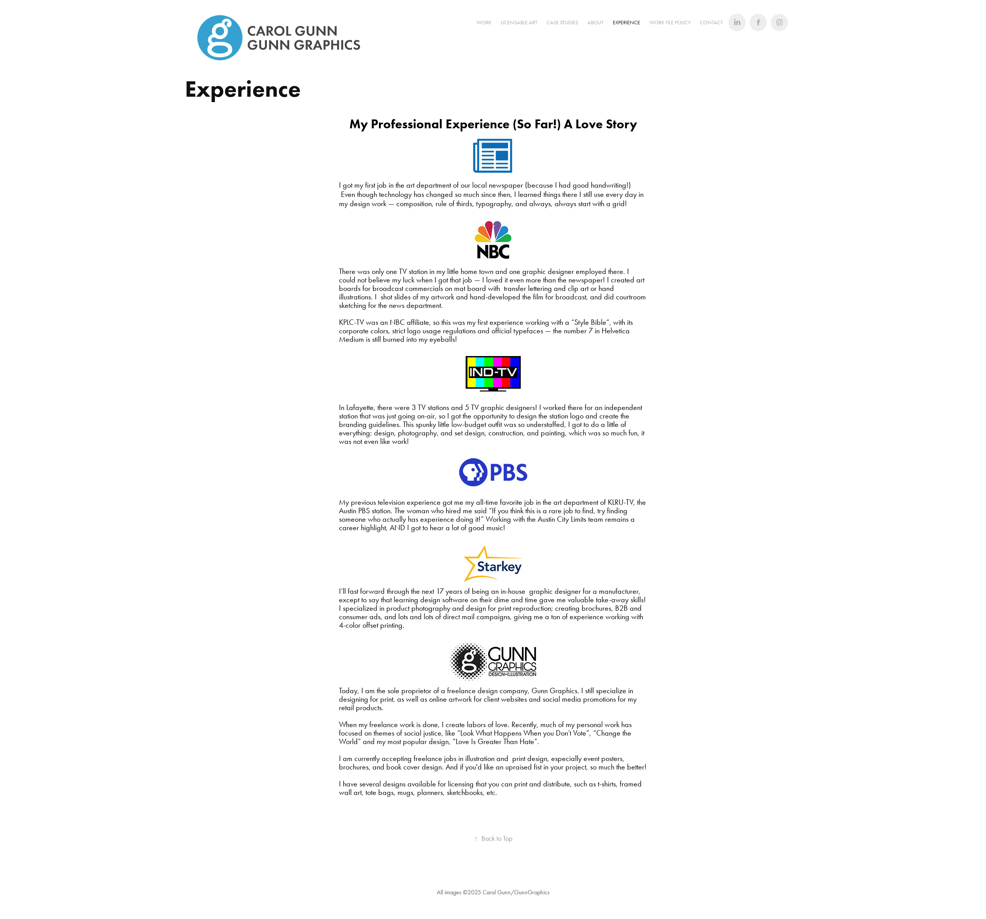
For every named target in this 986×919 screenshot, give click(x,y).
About (595, 22)
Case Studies (562, 22)
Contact (711, 22)
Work (483, 22)
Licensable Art (519, 22)
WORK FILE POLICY (670, 22)
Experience (626, 22)
